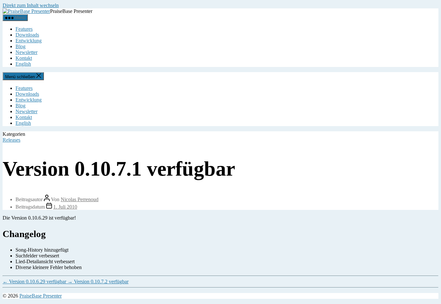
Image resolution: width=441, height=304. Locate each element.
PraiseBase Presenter (40, 296)
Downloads (27, 35)
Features (24, 29)
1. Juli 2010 (65, 207)
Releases (11, 140)
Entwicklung (28, 40)
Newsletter (26, 52)
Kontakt (23, 58)
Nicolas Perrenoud (79, 199)
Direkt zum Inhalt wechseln (31, 5)
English (23, 64)
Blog (20, 46)
